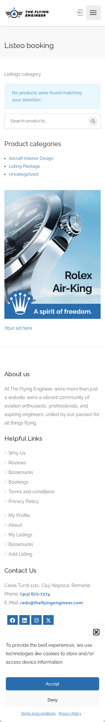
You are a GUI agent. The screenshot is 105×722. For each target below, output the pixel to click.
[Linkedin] (24, 620)
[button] (96, 632)
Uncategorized (23, 174)
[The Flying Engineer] (27, 12)
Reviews (17, 463)
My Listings (20, 535)
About (15, 525)
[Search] (93, 121)
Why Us (17, 453)
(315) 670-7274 (35, 594)
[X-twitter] (48, 620)
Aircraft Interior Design (31, 158)
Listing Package (24, 166)
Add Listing (20, 554)
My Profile (19, 515)
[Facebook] (12, 620)
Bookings (18, 482)
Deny (53, 699)
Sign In (79, 12)
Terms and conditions (38, 713)
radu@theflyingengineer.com (51, 602)
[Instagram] (36, 620)
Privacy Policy (70, 713)
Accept (52, 683)
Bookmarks (20, 472)
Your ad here (18, 328)
